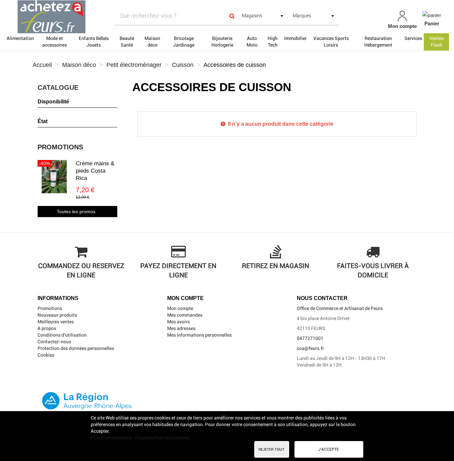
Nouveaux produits (57, 315)
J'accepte (328, 449)
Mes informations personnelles (199, 335)
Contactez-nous (54, 341)
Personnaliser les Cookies (162, 437)
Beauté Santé (127, 42)
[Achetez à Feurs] (79, 16)
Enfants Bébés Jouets (94, 42)
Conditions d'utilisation (62, 335)
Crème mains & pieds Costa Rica (95, 170)
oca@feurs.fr (310, 348)
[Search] (232, 16)
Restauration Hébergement (378, 42)
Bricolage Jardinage (183, 42)
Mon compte (180, 308)
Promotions (60, 147)
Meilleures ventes (56, 321)
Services (413, 38)
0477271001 (310, 338)
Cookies (46, 355)
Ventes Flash (436, 42)
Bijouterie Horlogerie (222, 42)
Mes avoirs (178, 321)
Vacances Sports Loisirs (331, 42)
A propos (47, 328)
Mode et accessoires (54, 42)
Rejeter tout (271, 449)
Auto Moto (252, 42)
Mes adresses (181, 328)
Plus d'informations (112, 437)
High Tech (273, 42)
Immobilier (295, 38)
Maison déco (152, 42)
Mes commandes (184, 315)
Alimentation (20, 38)
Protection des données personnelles (76, 348)
